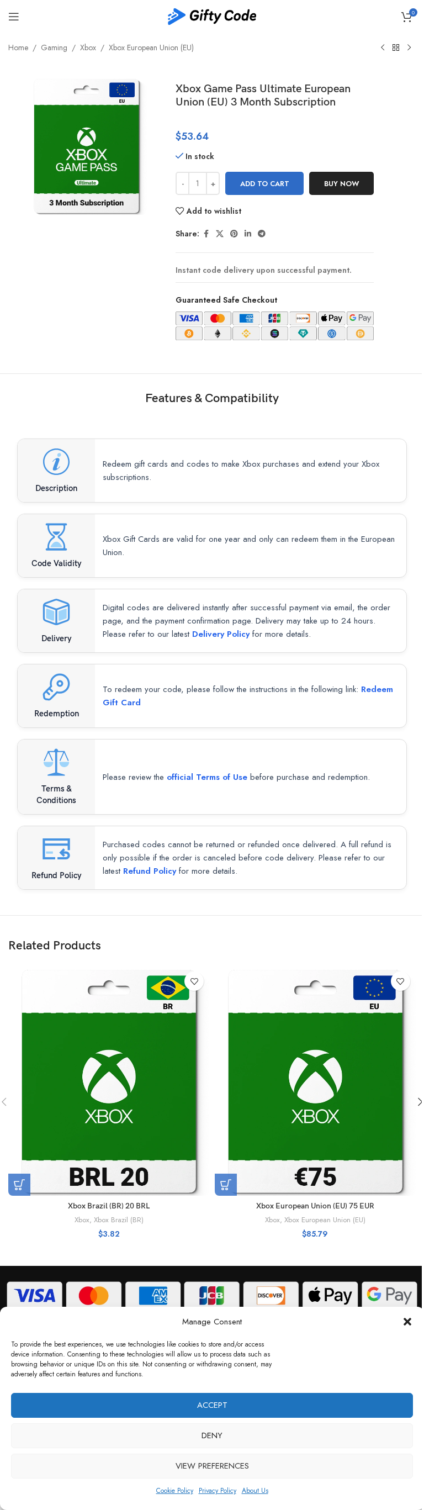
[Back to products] (395, 48)
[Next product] (409, 48)
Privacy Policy (217, 1491)
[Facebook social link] (206, 233)
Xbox (88, 47)
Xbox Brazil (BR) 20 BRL (109, 1206)
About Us (255, 1491)
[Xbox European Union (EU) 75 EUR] (315, 1080)
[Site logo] (212, 15)
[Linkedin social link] (248, 233)
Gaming (54, 47)
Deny (212, 1435)
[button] (407, 1321)
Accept (212, 1405)
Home (18, 47)
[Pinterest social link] (234, 233)
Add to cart (264, 183)
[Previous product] (382, 48)
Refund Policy (149, 871)
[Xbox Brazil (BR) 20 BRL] (108, 1080)
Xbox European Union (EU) (151, 47)
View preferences (212, 1466)
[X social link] (220, 233)
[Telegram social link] (262, 233)
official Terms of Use (207, 777)
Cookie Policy (174, 1491)
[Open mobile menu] (14, 17)
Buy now (341, 183)
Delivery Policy (221, 634)
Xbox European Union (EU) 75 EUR (315, 1206)
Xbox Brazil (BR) (119, 1220)
